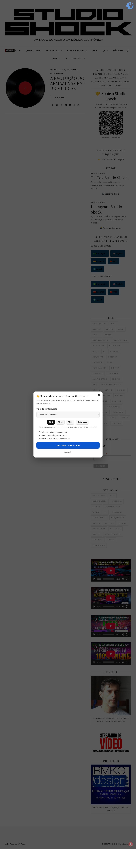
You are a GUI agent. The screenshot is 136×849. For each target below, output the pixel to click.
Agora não (68, 452)
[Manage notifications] (130, 844)
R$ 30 (70, 422)
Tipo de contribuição (46, 408)
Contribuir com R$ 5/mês (68, 445)
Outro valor (82, 422)
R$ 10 (60, 422)
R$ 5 (51, 422)
